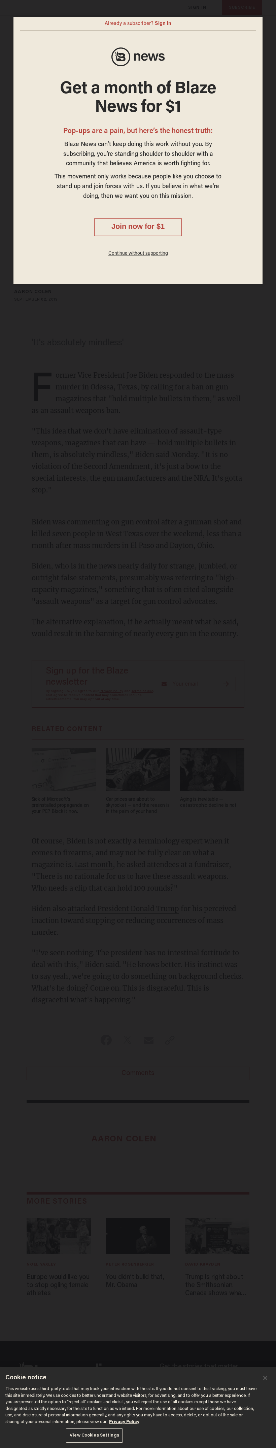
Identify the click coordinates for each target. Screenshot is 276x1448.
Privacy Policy (124, 1422)
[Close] (265, 1378)
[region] (138, 1407)
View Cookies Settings (94, 1435)
